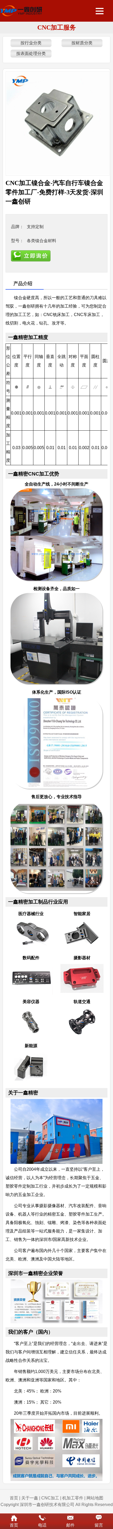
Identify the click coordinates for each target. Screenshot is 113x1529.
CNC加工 (50, 1498)
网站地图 (94, 1498)
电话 (42, 1525)
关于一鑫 (29, 1498)
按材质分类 (82, 43)
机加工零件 (72, 1498)
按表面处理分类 (31, 53)
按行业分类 (31, 43)
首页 (14, 1498)
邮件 (70, 1525)
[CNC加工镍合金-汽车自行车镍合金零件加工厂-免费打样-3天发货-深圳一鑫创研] (58, 123)
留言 (99, 1525)
